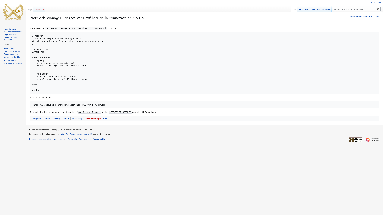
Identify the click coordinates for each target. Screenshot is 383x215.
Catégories (36, 118)
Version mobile (99, 139)
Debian (47, 118)
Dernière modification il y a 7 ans (363, 16)
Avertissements (85, 139)
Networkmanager (93, 118)
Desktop (56, 118)
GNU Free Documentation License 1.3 (76, 134)
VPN (105, 118)
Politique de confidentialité (40, 139)
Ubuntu (66, 118)
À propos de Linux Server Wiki (65, 139)
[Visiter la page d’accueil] (13, 12)
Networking (77, 118)
